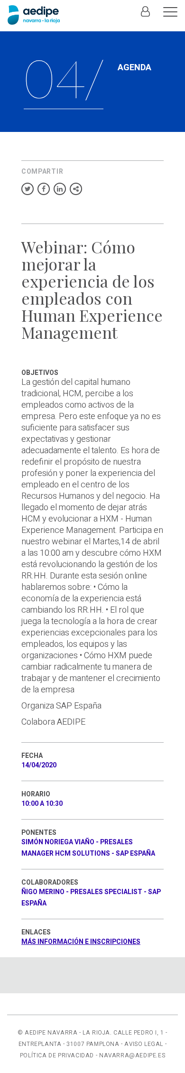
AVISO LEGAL (143, 1044)
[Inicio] (33, 15)
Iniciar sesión (145, 16)
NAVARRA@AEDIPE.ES (132, 1055)
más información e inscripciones (80, 942)
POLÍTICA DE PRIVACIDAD (57, 1055)
